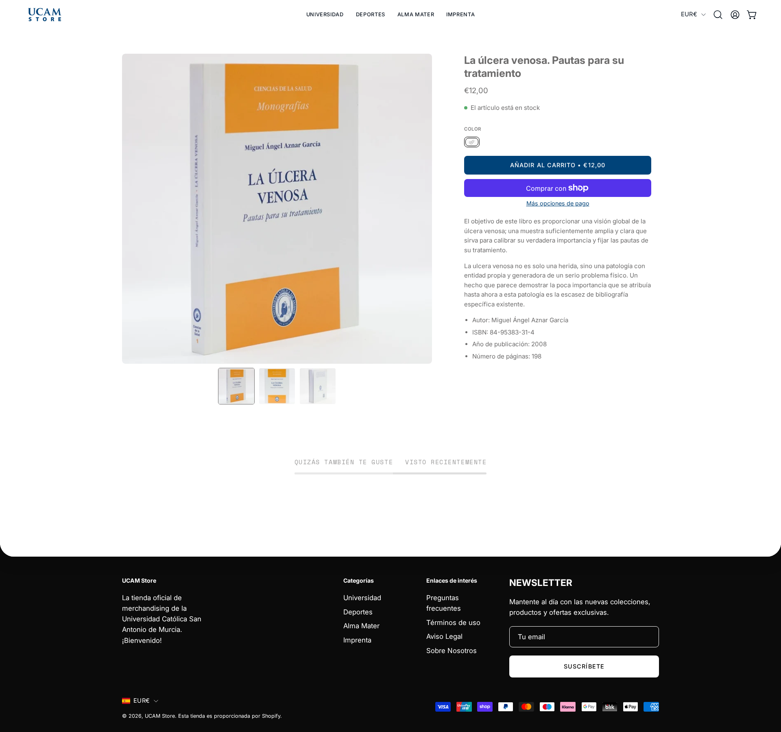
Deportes (358, 611)
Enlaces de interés (451, 580)
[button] (370, 14)
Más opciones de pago (557, 203)
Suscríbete (584, 666)
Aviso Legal (444, 636)
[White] (472, 142)
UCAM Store (160, 716)
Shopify (271, 716)
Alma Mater (361, 626)
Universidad (362, 598)
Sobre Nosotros (451, 651)
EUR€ (689, 14)
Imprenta (357, 640)
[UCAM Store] (44, 14)
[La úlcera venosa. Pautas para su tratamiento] (236, 386)
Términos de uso (453, 622)
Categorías (358, 580)
